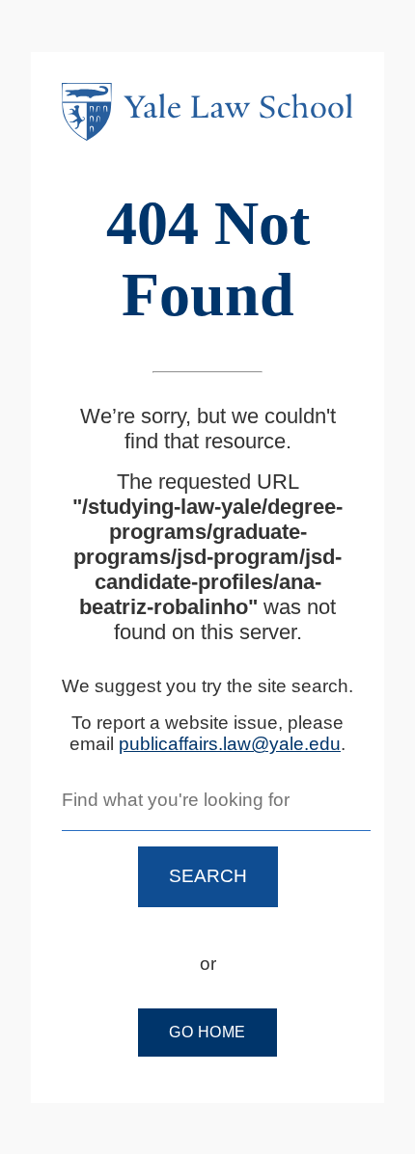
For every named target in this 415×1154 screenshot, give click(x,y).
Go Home (207, 1032)
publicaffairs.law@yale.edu (230, 744)
